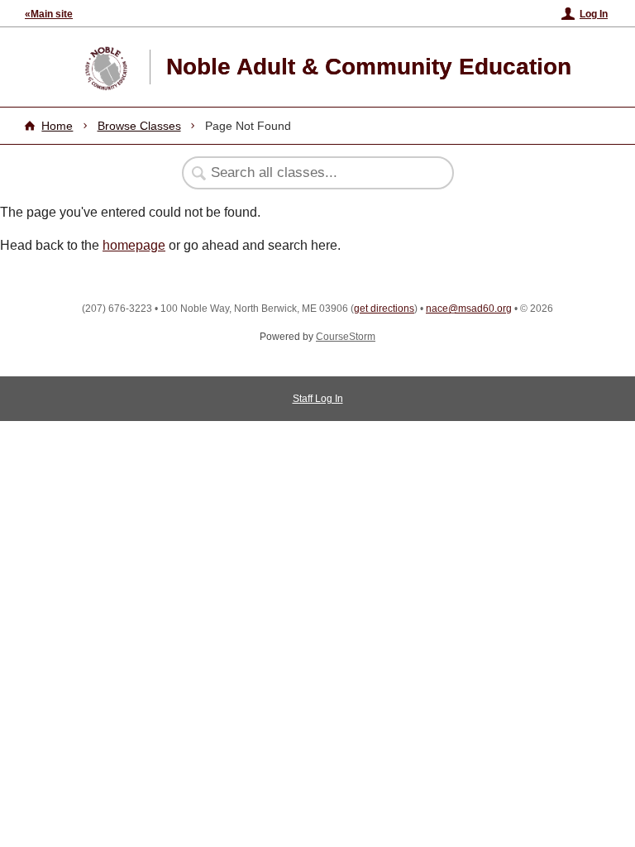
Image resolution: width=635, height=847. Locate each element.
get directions (384, 308)
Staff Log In (318, 398)
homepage (134, 245)
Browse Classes (139, 125)
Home (57, 125)
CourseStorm (345, 336)
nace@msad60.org (469, 308)
